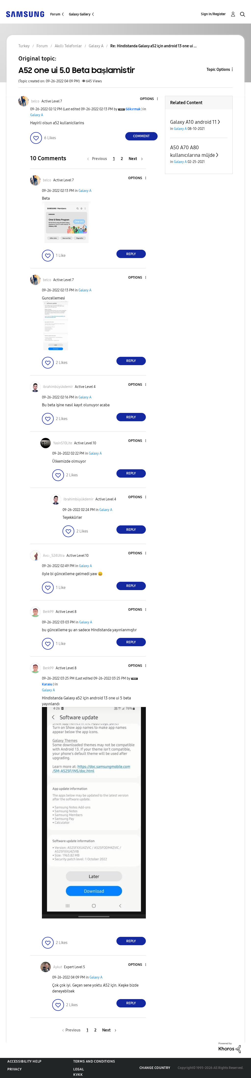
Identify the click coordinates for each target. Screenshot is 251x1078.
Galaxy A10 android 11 (193, 122)
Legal (78, 1069)
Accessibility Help (24, 1061)
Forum (55, 14)
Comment (141, 136)
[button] (149, 99)
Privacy (14, 1069)
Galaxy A (36, 115)
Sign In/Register (213, 14)
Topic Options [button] (218, 69)
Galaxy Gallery (79, 14)
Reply (131, 254)
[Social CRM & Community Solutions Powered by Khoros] (230, 1047)
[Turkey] (25, 14)
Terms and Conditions (94, 1061)
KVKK (78, 1075)
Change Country (154, 1068)
